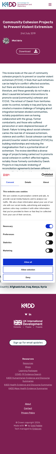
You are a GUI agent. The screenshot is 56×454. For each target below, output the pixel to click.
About (28, 404)
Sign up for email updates (28, 342)
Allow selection (28, 270)
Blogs (28, 367)
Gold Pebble (36, 425)
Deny (28, 277)
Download (24, 51)
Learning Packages (28, 370)
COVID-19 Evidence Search (28, 374)
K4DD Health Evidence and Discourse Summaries (28, 385)
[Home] (17, 4)
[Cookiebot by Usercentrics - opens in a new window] (41, 175)
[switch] (49, 234)
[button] (50, 4)
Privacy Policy (28, 413)
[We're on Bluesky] (26, 314)
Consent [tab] (10, 182)
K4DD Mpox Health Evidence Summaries (28, 388)
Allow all (28, 262)
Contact (28, 408)
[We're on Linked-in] (30, 314)
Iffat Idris (17, 40)
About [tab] (46, 182)
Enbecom (36, 429)
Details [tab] (28, 182)
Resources (28, 363)
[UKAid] (28, 324)
